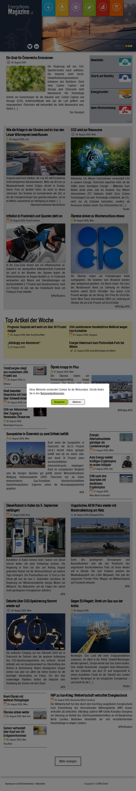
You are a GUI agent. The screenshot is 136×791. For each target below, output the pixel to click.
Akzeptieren (59, 401)
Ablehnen (76, 401)
